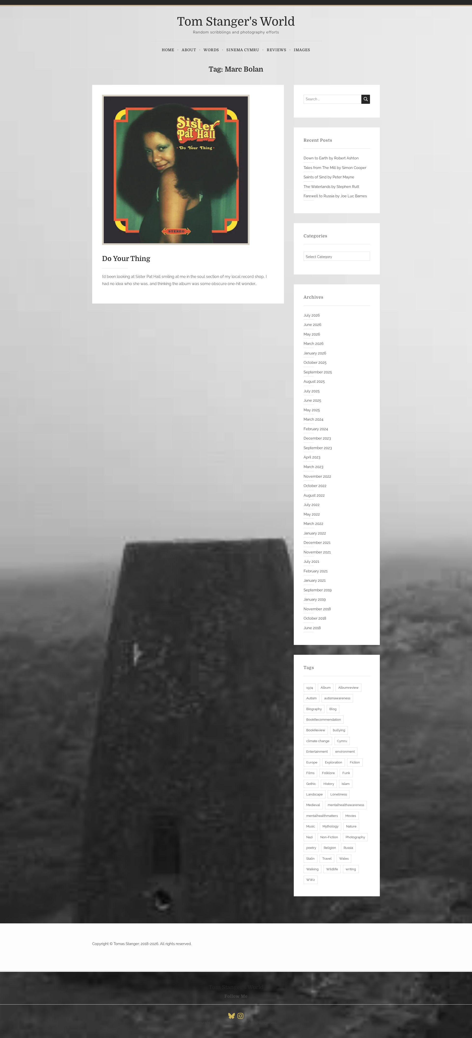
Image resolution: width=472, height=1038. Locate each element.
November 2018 (317, 609)
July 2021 (311, 561)
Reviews (276, 50)
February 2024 (316, 429)
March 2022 (313, 523)
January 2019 (315, 599)
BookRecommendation (323, 719)
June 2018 (312, 628)
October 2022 (315, 486)
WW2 (310, 880)
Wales (344, 858)
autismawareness (337, 698)
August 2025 (314, 381)
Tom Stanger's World (236, 22)
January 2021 (314, 580)
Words (211, 50)
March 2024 (313, 419)
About (189, 50)
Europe (311, 762)
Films (310, 773)
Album (326, 687)
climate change (317, 741)
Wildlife (332, 869)
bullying (339, 730)
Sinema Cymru (242, 50)
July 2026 (312, 315)
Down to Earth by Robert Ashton (331, 158)
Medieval (313, 805)
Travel (327, 858)
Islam (346, 784)
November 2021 (317, 552)
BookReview (315, 730)
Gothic (311, 784)
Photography (355, 837)
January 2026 (315, 353)
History (329, 784)
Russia (348, 848)
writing (351, 869)
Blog (333, 709)
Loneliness (338, 794)
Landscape (314, 794)
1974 (309, 687)
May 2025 (312, 410)
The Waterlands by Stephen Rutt (331, 186)
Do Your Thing (126, 259)
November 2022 (317, 476)
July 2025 (312, 391)
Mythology (331, 826)
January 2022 (315, 533)
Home (168, 50)
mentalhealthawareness (346, 805)
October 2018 (315, 618)
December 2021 (317, 542)
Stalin (310, 858)
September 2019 (318, 590)
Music (310, 826)
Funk (346, 773)
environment (345, 751)
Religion (330, 848)
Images (302, 50)
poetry (311, 848)
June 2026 (312, 324)
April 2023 (312, 457)
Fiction (355, 762)
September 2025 (318, 372)
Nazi (309, 837)
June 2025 (312, 400)
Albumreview (348, 687)
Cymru (342, 741)
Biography (314, 709)
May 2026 (312, 334)
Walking (312, 869)
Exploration (333, 762)
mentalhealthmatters (322, 816)
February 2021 (315, 571)
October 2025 (315, 362)
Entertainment (317, 751)
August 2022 (314, 495)
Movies (350, 816)
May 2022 (312, 514)
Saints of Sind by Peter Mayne (329, 177)
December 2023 (317, 438)
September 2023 (318, 448)
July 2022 (312, 505)
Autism (311, 698)
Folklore (328, 773)
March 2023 (313, 467)
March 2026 (314, 343)
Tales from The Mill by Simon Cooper (335, 168)
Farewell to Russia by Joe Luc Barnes (335, 196)
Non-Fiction (329, 837)
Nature (351, 826)
